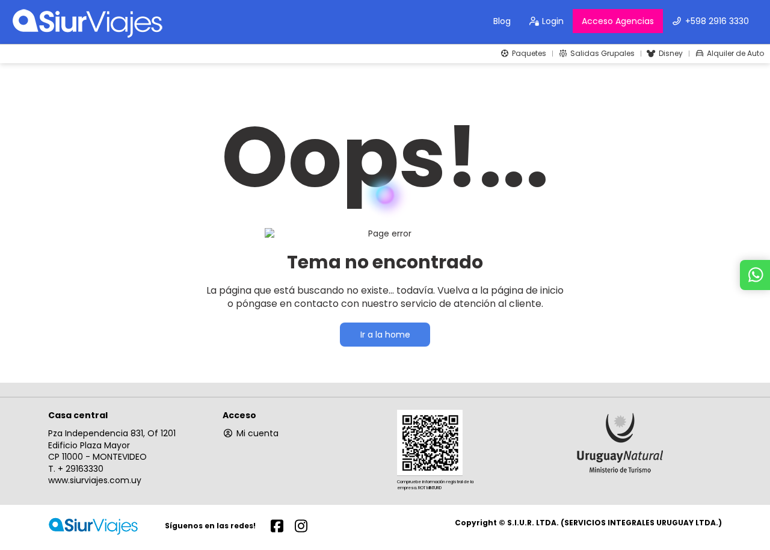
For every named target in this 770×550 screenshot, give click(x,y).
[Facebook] (277, 525)
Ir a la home (385, 335)
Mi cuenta (257, 433)
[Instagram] (301, 525)
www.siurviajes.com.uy (94, 480)
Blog (502, 21)
